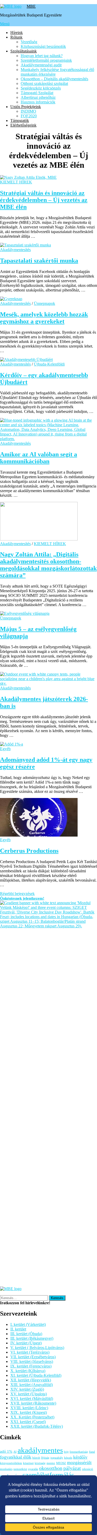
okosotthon (50, 1468)
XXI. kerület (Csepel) (28, 1421)
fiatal (92, 1451)
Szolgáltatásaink (23, 51)
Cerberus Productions (29, 850)
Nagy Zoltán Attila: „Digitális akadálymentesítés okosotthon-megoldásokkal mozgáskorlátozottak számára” (48, 565)
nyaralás (33, 1469)
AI (15, 1451)
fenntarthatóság (79, 1451)
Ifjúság (45, 1457)
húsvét (36, 1457)
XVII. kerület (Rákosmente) (33, 1403)
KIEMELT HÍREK (16, 182)
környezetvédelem (11, 1463)
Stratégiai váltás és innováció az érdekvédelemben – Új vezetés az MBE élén (43, 200)
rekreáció (87, 1469)
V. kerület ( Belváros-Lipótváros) (37, 1347)
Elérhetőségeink (23, 125)
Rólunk (16, 37)
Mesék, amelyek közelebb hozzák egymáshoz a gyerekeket (44, 318)
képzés (68, 1457)
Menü (5, 24)
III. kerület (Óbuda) (26, 1334)
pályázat (72, 1468)
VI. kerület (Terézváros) (29, 1352)
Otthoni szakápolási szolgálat (44, 83)
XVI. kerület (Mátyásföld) (31, 1398)
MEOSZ (61, 1463)
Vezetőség (29, 42)
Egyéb (5, 749)
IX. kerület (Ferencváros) (30, 1366)
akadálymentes (40, 1450)
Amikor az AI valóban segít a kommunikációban (38, 458)
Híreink (16, 32)
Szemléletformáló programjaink (46, 60)
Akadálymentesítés (15, 249)
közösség (40, 1463)
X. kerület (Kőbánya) (27, 1371)
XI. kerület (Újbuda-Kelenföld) (35, 1375)
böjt (66, 1451)
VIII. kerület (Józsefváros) (31, 1361)
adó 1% (6, 1451)
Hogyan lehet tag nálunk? (42, 56)
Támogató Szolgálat (37, 93)
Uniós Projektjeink (25, 106)
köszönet (28, 1463)
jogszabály (56, 1457)
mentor (51, 1463)
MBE (31, 6)
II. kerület (18, 1329)
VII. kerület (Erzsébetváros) (33, 1357)
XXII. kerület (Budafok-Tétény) (36, 1426)
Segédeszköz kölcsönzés (41, 88)
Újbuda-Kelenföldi (49, 364)
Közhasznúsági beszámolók (43, 46)
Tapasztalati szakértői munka (39, 260)
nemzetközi (20, 1469)
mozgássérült (79, 1462)
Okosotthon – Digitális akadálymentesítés (54, 79)
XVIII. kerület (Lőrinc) (29, 1408)
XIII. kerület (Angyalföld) (31, 1384)
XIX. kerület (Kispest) (28, 1412)
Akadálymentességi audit (41, 65)
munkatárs (6, 1469)
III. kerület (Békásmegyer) (31, 1338)
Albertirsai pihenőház (38, 97)
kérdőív (80, 1457)
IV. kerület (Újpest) (26, 1343)
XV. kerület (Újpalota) (28, 1394)
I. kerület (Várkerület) (28, 1324)
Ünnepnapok (44, 303)
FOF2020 (29, 116)
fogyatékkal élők (15, 1457)
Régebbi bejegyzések (17, 893)
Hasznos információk (38, 102)
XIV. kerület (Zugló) (27, 1389)
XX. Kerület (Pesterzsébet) (32, 1417)
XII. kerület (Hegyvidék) (30, 1380)
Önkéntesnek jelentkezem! (22, 898)
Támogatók (19, 120)
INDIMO (28, 111)
